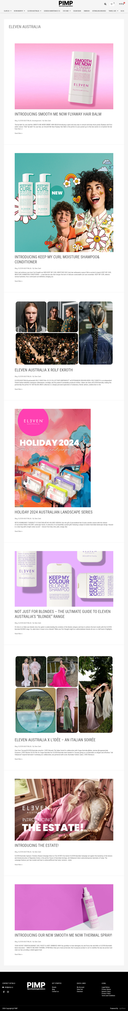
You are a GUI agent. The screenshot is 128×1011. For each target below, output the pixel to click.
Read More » (19, 133)
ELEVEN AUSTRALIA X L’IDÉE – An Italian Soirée (55, 740)
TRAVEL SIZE (112, 11)
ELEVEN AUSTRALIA (33, 11)
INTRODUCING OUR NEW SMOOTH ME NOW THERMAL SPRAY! (63, 935)
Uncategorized (36, 121)
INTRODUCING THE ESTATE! (36, 845)
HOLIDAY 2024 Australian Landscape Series (53, 512)
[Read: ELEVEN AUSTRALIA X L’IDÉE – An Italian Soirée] (64, 694)
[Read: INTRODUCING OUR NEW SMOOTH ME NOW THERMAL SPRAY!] (64, 907)
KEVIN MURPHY (18, 11)
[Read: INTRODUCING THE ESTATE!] (64, 809)
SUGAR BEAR (77, 11)
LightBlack (122, 1008)
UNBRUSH (87, 11)
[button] (105, 4)
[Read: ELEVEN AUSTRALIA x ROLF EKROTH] (64, 333)
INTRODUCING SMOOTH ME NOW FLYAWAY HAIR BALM (58, 114)
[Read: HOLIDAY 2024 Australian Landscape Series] (53, 458)
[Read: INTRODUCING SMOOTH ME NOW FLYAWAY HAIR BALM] (64, 76)
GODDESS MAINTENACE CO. (52, 11)
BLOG (122, 11)
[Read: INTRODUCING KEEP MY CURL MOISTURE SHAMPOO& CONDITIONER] (64, 202)
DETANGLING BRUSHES (99, 11)
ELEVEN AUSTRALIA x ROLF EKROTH (44, 370)
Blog (16, 121)
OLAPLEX (6, 11)
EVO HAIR (66, 11)
